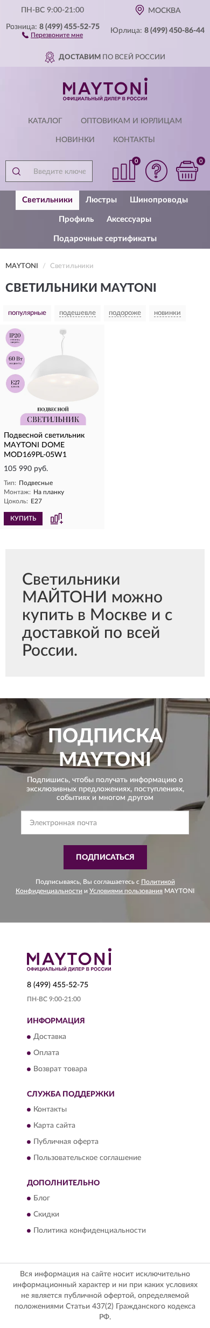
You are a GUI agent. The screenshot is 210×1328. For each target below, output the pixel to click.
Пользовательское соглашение (87, 1158)
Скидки (46, 1215)
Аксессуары (129, 219)
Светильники (47, 200)
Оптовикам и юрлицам (131, 121)
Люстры (101, 200)
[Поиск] (16, 171)
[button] (52, 34)
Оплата (46, 1053)
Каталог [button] (45, 121)
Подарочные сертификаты (105, 239)
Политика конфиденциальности (89, 1231)
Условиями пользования (126, 891)
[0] (187, 171)
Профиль (76, 219)
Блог (41, 1199)
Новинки (75, 140)
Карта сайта (54, 1125)
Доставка (49, 1037)
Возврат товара (60, 1069)
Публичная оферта (66, 1142)
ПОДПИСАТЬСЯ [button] (105, 857)
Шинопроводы (159, 200)
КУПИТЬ (23, 518)
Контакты (134, 140)
